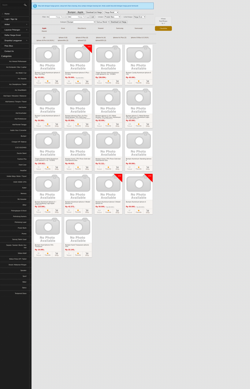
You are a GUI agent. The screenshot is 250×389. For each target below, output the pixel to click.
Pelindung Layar (20, 222)
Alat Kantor (22, 107)
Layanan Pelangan (10, 30)
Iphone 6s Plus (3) (119, 37)
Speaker (23, 270)
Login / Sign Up (11, 19)
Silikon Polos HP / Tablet (17, 259)
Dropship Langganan (11, 40)
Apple (44, 28)
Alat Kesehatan (21, 113)
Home (7, 14)
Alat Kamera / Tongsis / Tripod (15, 102)
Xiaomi (44, 31)
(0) (44, 37)
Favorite (48, 83)
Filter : (44, 17)
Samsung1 (139, 28)
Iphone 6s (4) (101, 37)
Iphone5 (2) (82, 40)
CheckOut (163, 28)
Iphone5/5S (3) (101, 40)
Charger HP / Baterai (19, 142)
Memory (23, 193)
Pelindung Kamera (19, 216)
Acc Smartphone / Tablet (17, 84)
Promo (24, 234)
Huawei (101, 28)
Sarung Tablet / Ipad (19, 239)
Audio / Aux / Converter (18, 130)
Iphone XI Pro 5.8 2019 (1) (46, 40)
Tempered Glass (20, 293)
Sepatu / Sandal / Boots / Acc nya (16, 246)
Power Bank (22, 228)
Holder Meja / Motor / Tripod (16, 176)
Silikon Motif (22, 253)
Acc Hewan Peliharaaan (17, 61)
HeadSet (23, 170)
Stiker (24, 282)
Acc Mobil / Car (21, 73)
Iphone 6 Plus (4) (82, 37)
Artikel (5, 24)
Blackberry (82, 28)
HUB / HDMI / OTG (19, 182)
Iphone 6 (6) (63, 37)
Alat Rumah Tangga (19, 125)
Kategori (63, 22)
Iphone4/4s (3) (63, 40)
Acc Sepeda (22, 79)
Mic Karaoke (22, 199)
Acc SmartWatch (20, 90)
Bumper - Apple (75, 12)
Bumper (23, 136)
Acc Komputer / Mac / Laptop (16, 67)
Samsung (119, 28)
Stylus (24, 288)
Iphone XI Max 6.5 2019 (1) (140, 37)
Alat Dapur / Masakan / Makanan (14, 96)
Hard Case (22, 165)
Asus (63, 28)
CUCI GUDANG (20, 148)
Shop (57, 83)
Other (24, 205)
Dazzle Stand (21, 153)
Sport (24, 276)
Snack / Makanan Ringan (17, 265)
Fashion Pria (21, 159)
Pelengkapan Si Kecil (18, 211)
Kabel (24, 188)
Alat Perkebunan (20, 119)
